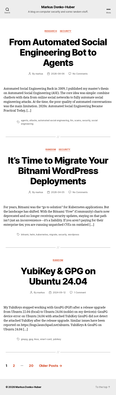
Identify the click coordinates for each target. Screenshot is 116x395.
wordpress (73, 234)
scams (77, 120)
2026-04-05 (57, 192)
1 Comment (80, 292)
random (51, 149)
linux (36, 339)
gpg (31, 339)
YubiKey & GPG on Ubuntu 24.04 (58, 276)
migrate (53, 234)
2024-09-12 (59, 292)
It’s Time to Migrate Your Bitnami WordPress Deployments (58, 170)
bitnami (25, 234)
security (65, 31)
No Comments (80, 73)
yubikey (57, 339)
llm (71, 120)
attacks (33, 120)
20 (31, 366)
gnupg (24, 339)
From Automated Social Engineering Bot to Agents (58, 52)
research (51, 31)
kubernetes (42, 234)
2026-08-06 (57, 73)
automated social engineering (53, 120)
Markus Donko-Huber (58, 7)
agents (24, 120)
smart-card (46, 339)
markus (39, 73)
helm (32, 234)
